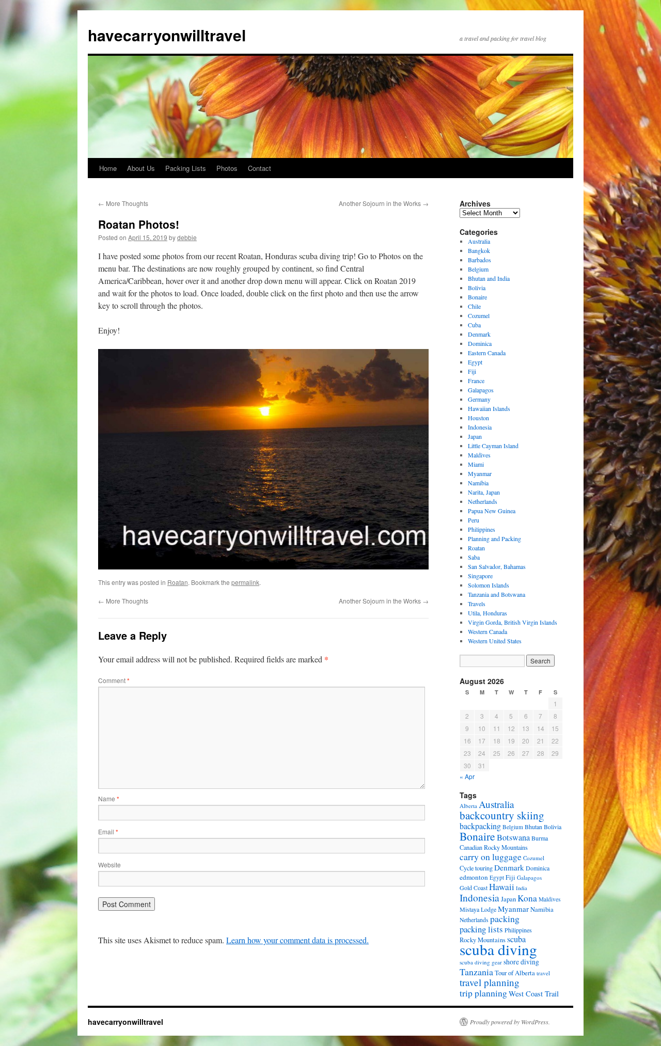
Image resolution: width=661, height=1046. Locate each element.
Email (108, 831)
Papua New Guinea (491, 510)
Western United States (495, 641)
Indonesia (480, 427)
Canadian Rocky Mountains (494, 847)
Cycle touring (476, 868)
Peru (473, 520)
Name (108, 798)
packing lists (481, 929)
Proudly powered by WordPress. (510, 1022)
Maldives (479, 455)
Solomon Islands (488, 585)
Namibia (478, 483)
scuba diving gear (481, 962)
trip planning (483, 993)
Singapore (480, 576)
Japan (475, 436)
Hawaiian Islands (489, 408)
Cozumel (479, 315)
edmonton (474, 877)
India (521, 888)
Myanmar (480, 473)
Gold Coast (473, 887)
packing (505, 918)
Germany (479, 399)
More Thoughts (123, 203)
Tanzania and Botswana (496, 594)
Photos (227, 168)
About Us (141, 168)
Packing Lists (185, 168)
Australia (479, 241)
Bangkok (479, 250)
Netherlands (482, 501)
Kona (527, 898)
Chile (474, 306)
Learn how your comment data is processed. (297, 939)
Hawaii (501, 887)
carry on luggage (491, 856)
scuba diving (498, 949)
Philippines (481, 529)
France (476, 380)
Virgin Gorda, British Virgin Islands (512, 622)
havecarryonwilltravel (167, 35)
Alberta (468, 806)
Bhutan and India (489, 278)
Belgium (478, 269)
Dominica (480, 343)
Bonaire (477, 297)
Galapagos (481, 390)
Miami (476, 464)
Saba (474, 557)
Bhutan (533, 826)
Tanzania (476, 971)
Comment (114, 680)
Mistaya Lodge (478, 909)
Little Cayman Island (493, 445)
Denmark (479, 334)
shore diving (521, 961)
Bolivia (476, 287)
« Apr (467, 776)
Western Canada (487, 631)
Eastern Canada (487, 352)
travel (543, 973)
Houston (478, 418)
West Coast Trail (534, 994)
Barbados (479, 260)
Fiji (472, 371)
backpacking (480, 825)
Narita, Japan (484, 492)
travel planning (490, 982)
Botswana (513, 837)
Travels (476, 603)
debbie (187, 237)
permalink (245, 582)
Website (109, 864)
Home (108, 168)
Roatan (177, 582)
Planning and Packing (494, 538)
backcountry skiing (502, 815)
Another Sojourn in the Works (384, 203)
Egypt (475, 362)
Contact (259, 168)
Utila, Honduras (487, 613)
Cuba (474, 325)
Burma (539, 838)
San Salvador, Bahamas (497, 566)
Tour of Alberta (515, 972)
